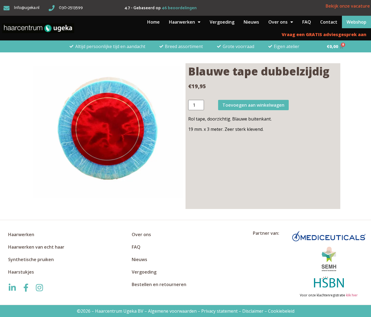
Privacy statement (219, 311)
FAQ (306, 22)
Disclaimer (252, 311)
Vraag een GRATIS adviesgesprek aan (324, 34)
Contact (328, 22)
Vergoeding (222, 22)
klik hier (351, 295)
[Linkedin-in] (12, 288)
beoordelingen (179, 8)
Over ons (278, 22)
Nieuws (251, 22)
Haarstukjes (21, 272)
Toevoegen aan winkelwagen (253, 105)
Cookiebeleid (281, 311)
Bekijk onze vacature (348, 6)
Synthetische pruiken (31, 259)
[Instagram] (39, 288)
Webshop (356, 22)
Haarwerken (182, 22)
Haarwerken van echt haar (36, 247)
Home (153, 22)
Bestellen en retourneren (159, 284)
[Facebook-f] (26, 288)
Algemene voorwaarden (172, 311)
